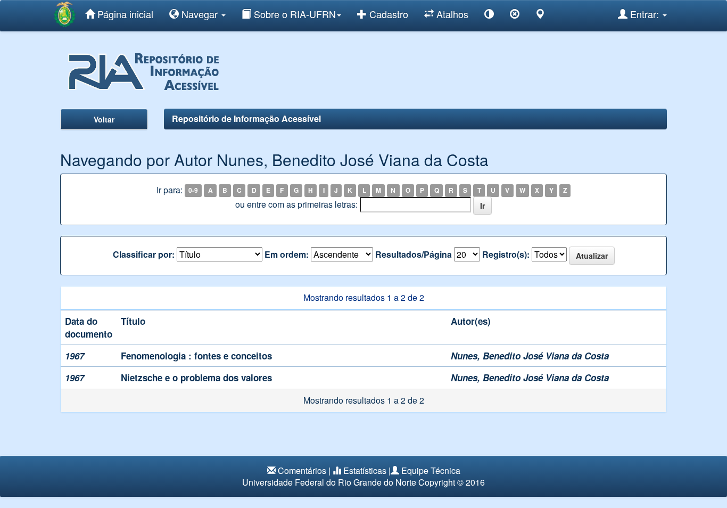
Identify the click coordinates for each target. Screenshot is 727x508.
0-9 (193, 190)
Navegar (199, 14)
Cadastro (387, 14)
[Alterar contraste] (489, 15)
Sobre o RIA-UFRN (293, 14)
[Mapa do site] (540, 15)
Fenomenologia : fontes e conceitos (196, 355)
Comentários (302, 470)
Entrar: (644, 14)
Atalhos (451, 14)
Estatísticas (364, 470)
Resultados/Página (413, 254)
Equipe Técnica (430, 470)
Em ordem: (287, 254)
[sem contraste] (514, 15)
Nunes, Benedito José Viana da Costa (530, 355)
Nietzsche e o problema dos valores (196, 377)
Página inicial (124, 14)
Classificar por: (144, 254)
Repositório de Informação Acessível (246, 118)
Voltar (104, 119)
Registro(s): (506, 254)
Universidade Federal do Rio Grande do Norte (329, 482)
